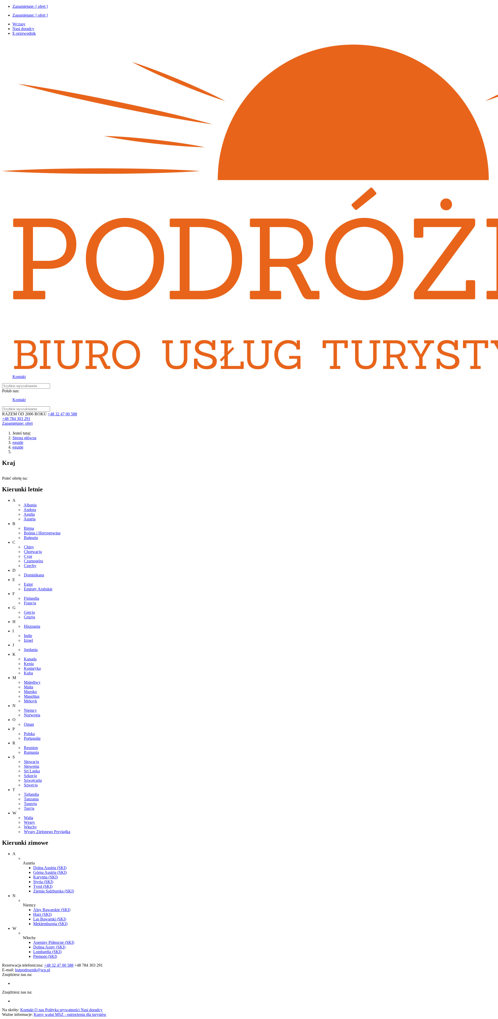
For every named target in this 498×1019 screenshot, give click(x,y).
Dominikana (34, 575)
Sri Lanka (32, 771)
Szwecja (31, 785)
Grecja (29, 612)
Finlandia (31, 598)
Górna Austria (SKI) (50, 872)
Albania (30, 505)
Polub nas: (10, 391)
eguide (17, 442)
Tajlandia (31, 794)
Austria (30, 519)
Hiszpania (32, 626)
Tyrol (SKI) (42, 886)
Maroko (30, 691)
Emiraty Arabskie (38, 589)
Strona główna (24, 438)
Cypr (28, 556)
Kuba (28, 673)
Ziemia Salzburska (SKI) (53, 891)
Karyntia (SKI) (45, 877)
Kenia (29, 663)
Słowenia (31, 766)
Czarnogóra (33, 561)
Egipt (28, 584)
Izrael (28, 640)
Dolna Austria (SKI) (49, 868)
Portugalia (32, 738)
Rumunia (31, 752)
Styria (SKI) (43, 882)
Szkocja (30, 775)
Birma (29, 528)
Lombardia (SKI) (47, 952)
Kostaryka (32, 668)
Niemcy (30, 710)
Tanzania (31, 799)
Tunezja (30, 803)
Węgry (29, 822)
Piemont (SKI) (45, 956)
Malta (28, 687)
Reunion (31, 747)
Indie (28, 635)
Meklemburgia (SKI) (50, 924)
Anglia (29, 514)
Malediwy (32, 682)
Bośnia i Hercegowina (42, 533)
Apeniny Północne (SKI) (53, 942)
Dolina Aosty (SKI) (49, 947)
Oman (29, 724)
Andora (30, 509)
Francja (30, 603)
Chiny (29, 547)
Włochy (30, 827)
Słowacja (31, 761)
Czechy (30, 565)
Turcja (29, 808)
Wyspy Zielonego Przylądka (47, 831)
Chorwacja (33, 551)
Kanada (30, 659)
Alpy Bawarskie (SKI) (51, 910)
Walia (28, 817)
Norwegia (32, 715)
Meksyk (30, 701)
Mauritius (31, 696)
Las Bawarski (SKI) (49, 919)
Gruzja (29, 617)
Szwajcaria (33, 780)
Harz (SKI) (42, 914)
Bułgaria (31, 537)
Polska (29, 733)
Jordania (31, 649)
